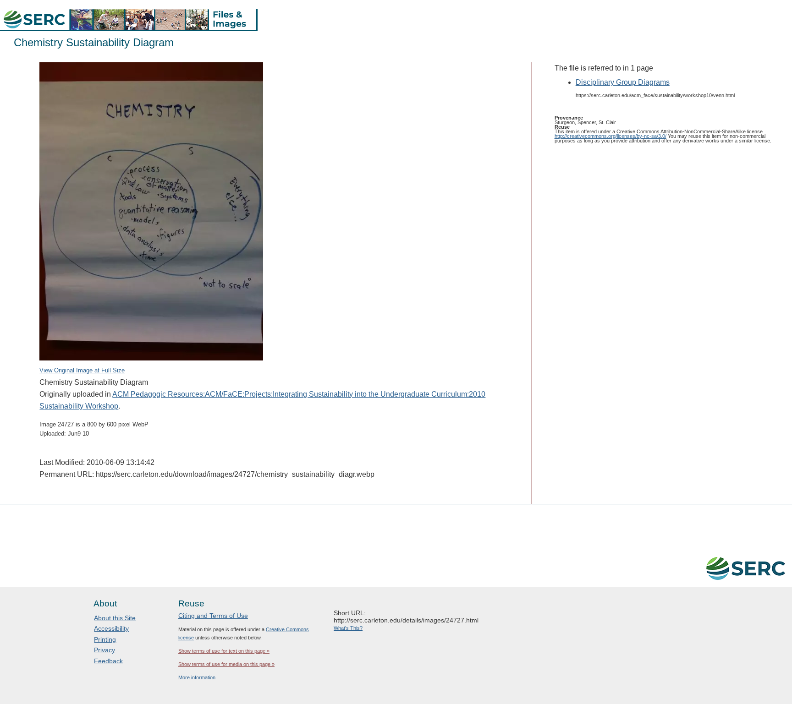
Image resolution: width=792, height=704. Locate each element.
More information (196, 677)
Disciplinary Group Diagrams (623, 82)
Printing (105, 639)
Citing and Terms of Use (213, 615)
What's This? (348, 628)
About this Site (115, 618)
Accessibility (111, 628)
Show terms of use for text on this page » (224, 651)
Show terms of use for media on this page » (226, 664)
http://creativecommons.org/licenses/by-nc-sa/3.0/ (610, 136)
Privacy (104, 650)
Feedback (108, 661)
